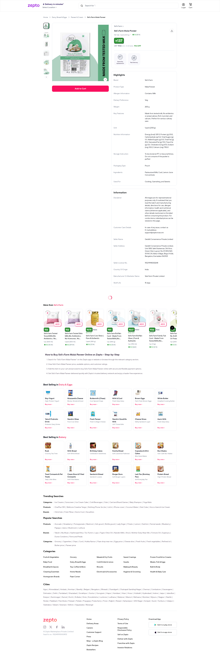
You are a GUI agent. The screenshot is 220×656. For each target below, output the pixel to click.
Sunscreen (69, 502)
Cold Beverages (96, 502)
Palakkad (53, 601)
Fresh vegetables (153, 541)
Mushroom (72, 528)
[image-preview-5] (46, 71)
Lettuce (82, 528)
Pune (105, 601)
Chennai (146, 589)
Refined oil (166, 541)
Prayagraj (86, 601)
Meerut (129, 597)
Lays (96, 533)
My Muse (65, 533)
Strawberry (67, 524)
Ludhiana (112, 597)
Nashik (168, 597)
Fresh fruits (140, 541)
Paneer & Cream (77, 17)
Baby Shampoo (136, 502)
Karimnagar (55, 597)
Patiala (78, 601)
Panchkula (62, 601)
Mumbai (145, 597)
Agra (45, 589)
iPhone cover (119, 507)
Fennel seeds (155, 524)
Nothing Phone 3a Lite (97, 507)
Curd (81, 541)
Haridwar (116, 593)
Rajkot (111, 601)
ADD (57, 324)
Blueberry (166, 524)
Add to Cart (80, 88)
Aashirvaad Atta (76, 533)
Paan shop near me (105, 541)
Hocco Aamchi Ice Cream (160, 507)
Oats (106, 502)
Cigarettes (67, 541)
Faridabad (63, 593)
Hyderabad (146, 593)
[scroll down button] (46, 77)
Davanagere (167, 589)
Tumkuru (161, 601)
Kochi (71, 597)
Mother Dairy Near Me (141, 533)
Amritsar (71, 589)
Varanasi (62, 605)
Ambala (63, 589)
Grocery (58, 541)
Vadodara (47, 605)
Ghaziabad (72, 593)
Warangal (89, 605)
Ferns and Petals (75, 537)
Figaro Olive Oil (106, 533)
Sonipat (147, 601)
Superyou (166, 533)
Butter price (59, 545)
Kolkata (78, 597)
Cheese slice (129, 541)
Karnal (64, 597)
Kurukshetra (93, 597)
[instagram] (46, 627)
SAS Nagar (138, 601)
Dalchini (145, 524)
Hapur (108, 593)
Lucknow (103, 597)
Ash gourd (99, 524)
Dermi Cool (79, 512)
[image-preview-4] (46, 62)
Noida (45, 601)
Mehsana (137, 597)
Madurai (121, 597)
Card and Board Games (119, 502)
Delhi (55, 593)
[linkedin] (65, 627)
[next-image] (105, 79)
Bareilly (79, 589)
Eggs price (118, 541)
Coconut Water (132, 507)
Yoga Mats (147, 502)
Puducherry (96, 601)
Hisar (124, 593)
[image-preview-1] (46, 35)
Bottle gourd (110, 524)
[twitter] (52, 627)
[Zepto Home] (33, 6)
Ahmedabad (54, 589)
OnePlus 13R (60, 507)
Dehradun (47, 593)
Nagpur (161, 597)
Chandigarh (113, 589)
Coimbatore (156, 589)
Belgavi (87, 589)
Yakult (57, 533)
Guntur (92, 593)
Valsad (55, 605)
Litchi (110, 507)
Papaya (57, 528)
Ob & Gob (59, 512)
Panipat (71, 601)
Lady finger (121, 524)
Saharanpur (127, 601)
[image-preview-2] (46, 44)
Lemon (137, 524)
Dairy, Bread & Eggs (59, 17)
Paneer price (71, 545)
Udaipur (169, 601)
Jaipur (162, 593)
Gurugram (100, 593)
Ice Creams (59, 502)
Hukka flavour (90, 541)
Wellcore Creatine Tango (76, 507)
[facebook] (58, 627)
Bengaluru (95, 589)
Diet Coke (144, 507)
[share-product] (172, 31)
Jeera (64, 528)
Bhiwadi (104, 589)
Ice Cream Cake (81, 502)
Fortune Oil (155, 533)
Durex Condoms (61, 537)
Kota (84, 597)
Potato (130, 524)
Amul (128, 533)
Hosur (130, 593)
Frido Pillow (68, 512)
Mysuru (154, 597)
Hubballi (137, 593)
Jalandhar (170, 593)
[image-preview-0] (46, 26)
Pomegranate (79, 524)
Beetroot (89, 524)
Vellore (70, 605)
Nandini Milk (119, 533)
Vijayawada (79, 605)
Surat (154, 601)
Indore (155, 593)
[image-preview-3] (46, 53)
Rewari (118, 601)
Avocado (58, 524)
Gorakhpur (83, 593)
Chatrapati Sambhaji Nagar (130, 589)
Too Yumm (89, 533)
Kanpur (46, 597)
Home (45, 17)
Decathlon (90, 512)
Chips (75, 541)
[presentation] (50, 17)
